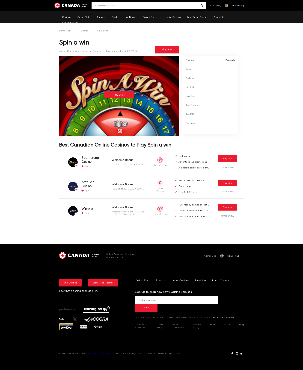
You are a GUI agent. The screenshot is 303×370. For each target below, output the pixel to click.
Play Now (167, 49)
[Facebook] (232, 354)
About (212, 324)
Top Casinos (70, 283)
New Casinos (180, 280)
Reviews (66, 17)
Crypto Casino (70, 23)
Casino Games (150, 17)
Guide (115, 17)
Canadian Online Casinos (100, 353)
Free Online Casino (197, 17)
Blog (241, 324)
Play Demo (119, 94)
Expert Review (227, 167)
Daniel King (238, 5)
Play (227, 159)
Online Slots (83, 17)
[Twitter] (241, 354)
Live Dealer (130, 17)
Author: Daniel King (69, 51)
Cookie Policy (228, 317)
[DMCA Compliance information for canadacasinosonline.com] (66, 329)
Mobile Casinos (173, 17)
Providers (200, 280)
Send (146, 308)
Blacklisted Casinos (103, 283)
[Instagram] (236, 354)
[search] (202, 5)
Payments (219, 17)
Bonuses (100, 17)
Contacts (227, 324)
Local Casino (220, 280)
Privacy (214, 317)
